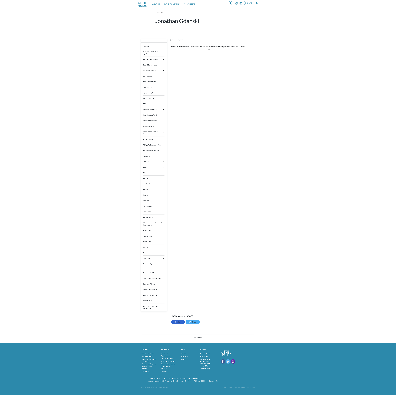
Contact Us (213, 381)
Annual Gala (147, 212)
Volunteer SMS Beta (149, 273)
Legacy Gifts (147, 230)
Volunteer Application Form (152, 278)
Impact (145, 195)
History (145, 189)
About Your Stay (148, 98)
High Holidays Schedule (150, 59)
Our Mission (147, 184)
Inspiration (146, 200)
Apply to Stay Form (149, 93)
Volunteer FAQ (148, 301)
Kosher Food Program (150, 109)
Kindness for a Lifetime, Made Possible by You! (205, 361)
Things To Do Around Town (152, 145)
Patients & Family (172, 4)
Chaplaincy (146, 156)
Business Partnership (150, 295)
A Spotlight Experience (247, 387)
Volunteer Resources (150, 289)
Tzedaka (146, 46)
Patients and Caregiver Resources (150, 133)
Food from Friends (149, 284)
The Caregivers (148, 236)
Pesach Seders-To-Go (150, 115)
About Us (156, 4)
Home (157, 12)
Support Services (148, 126)
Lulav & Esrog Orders (150, 65)
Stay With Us (147, 76)
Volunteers (189, 4)
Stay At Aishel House (148, 354)
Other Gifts (147, 241)
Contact (146, 178)
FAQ (144, 104)
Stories (145, 173)
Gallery (145, 247)
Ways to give (147, 206)
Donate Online (148, 217)
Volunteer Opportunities (151, 264)
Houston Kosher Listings (151, 150)
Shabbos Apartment (149, 81)
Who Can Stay (148, 87)
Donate (248, 3)
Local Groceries (148, 139)
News (145, 167)
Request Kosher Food (150, 120)
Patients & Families (149, 70)
